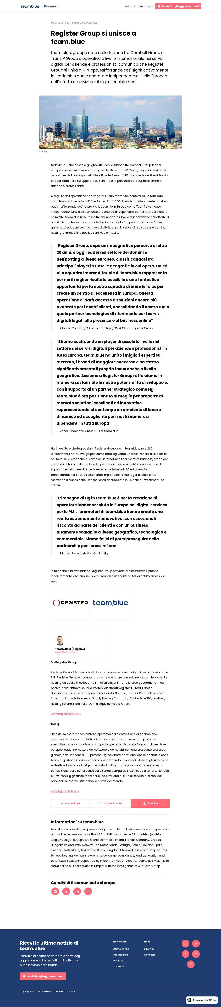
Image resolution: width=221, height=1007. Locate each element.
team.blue (144, 6)
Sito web (149, 949)
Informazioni (120, 954)
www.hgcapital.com (65, 791)
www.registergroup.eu (66, 714)
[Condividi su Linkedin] (77, 891)
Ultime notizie (121, 949)
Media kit (118, 960)
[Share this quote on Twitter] (177, 283)
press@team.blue (65, 652)
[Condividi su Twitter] (66, 891)
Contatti (118, 966)
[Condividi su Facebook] (88, 891)
